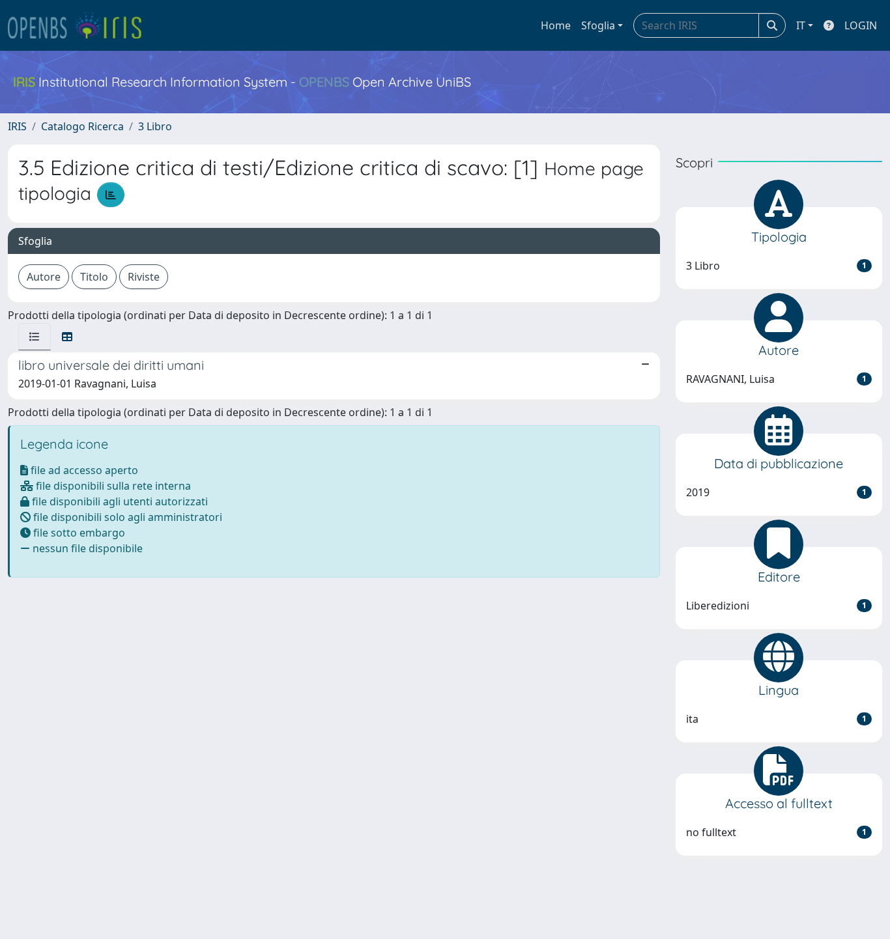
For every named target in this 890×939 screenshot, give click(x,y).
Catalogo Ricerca (82, 126)
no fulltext (776, 832)
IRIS (17, 126)
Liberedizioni (776, 605)
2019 (776, 492)
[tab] (34, 336)
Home (556, 25)
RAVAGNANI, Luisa (776, 379)
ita (776, 719)
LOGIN (860, 25)
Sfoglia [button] (598, 25)
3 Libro (155, 126)
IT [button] (800, 25)
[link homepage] (80, 25)
